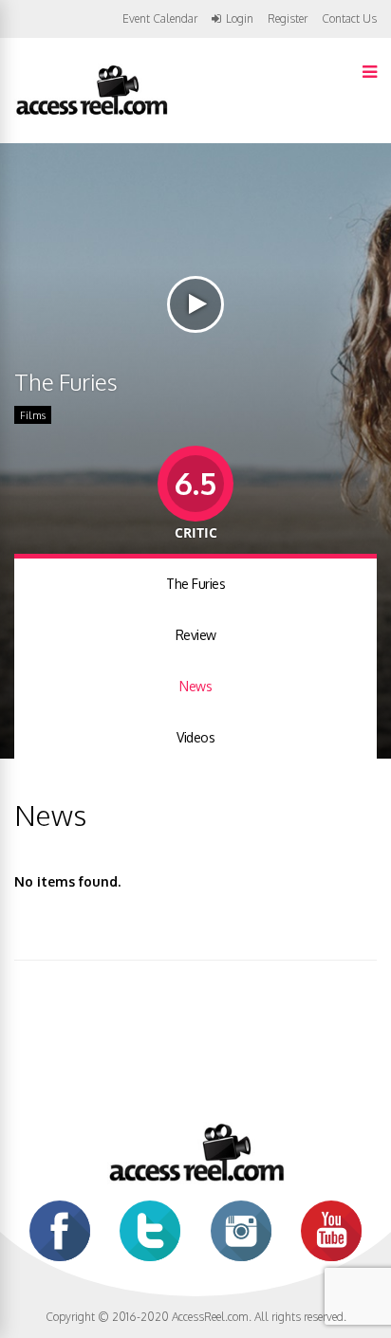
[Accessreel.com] (91, 113)
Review (196, 635)
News (195, 686)
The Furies (195, 584)
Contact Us (349, 18)
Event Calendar (159, 18)
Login (239, 19)
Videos (195, 737)
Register (287, 19)
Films (33, 415)
